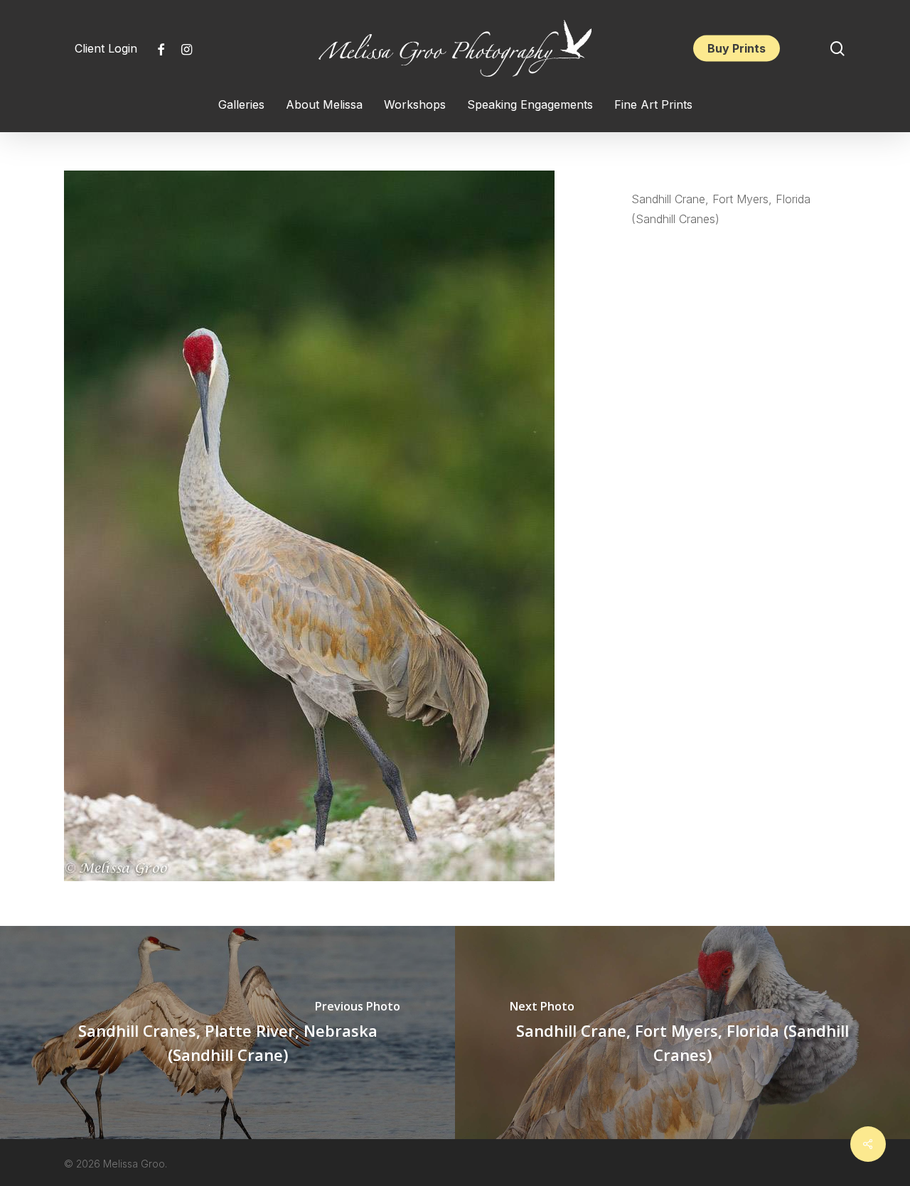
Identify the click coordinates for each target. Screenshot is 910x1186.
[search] (837, 48)
